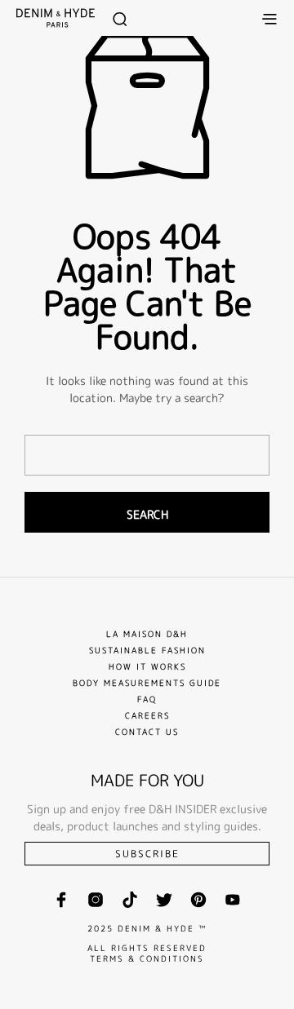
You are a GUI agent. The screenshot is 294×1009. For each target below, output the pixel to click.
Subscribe (147, 854)
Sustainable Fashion (147, 650)
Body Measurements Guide (147, 682)
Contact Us (147, 731)
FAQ (147, 699)
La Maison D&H (147, 633)
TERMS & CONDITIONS (147, 958)
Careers (147, 715)
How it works (147, 666)
